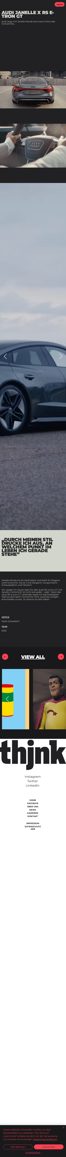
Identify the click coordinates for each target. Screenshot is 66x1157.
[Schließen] (61, 1129)
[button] (59, 4)
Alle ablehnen (18, 1146)
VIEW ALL (33, 657)
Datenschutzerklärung (45, 1139)
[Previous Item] (5, 357)
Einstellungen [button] (33, 1152)
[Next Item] (60, 357)
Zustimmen (49, 1146)
